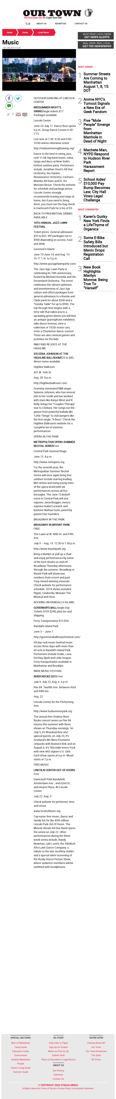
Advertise (60, 23)
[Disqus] (39, 911)
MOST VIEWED (85, 66)
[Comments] (9, 106)
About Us (41, 23)
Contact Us (81, 23)
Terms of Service (48, 1088)
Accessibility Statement (83, 1088)
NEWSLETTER (89, 3)
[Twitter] (18, 98)
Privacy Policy (64, 1088)
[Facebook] (9, 98)
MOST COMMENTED (88, 209)
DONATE (106, 3)
